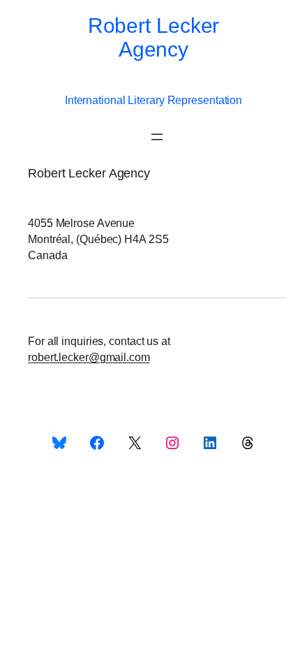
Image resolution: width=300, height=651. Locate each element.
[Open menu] (157, 137)
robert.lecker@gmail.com (89, 357)
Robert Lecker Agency (154, 37)
